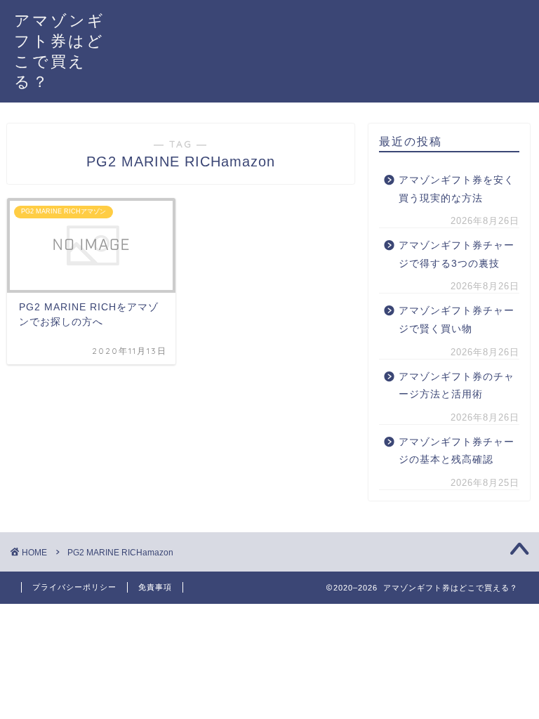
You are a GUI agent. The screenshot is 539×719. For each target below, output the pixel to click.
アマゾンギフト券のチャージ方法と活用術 (456, 385)
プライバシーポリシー (74, 587)
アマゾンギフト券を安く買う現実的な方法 (456, 189)
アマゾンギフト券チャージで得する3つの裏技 (456, 254)
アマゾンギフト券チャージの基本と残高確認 (456, 451)
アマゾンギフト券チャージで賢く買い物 (456, 319)
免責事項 (155, 587)
